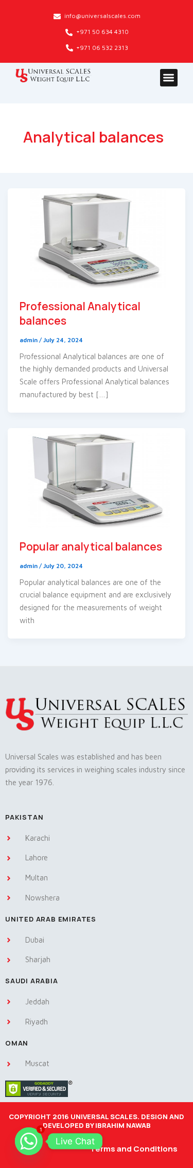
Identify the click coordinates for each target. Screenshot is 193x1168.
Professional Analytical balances (80, 313)
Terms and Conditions (134, 1148)
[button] (169, 78)
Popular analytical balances (91, 546)
